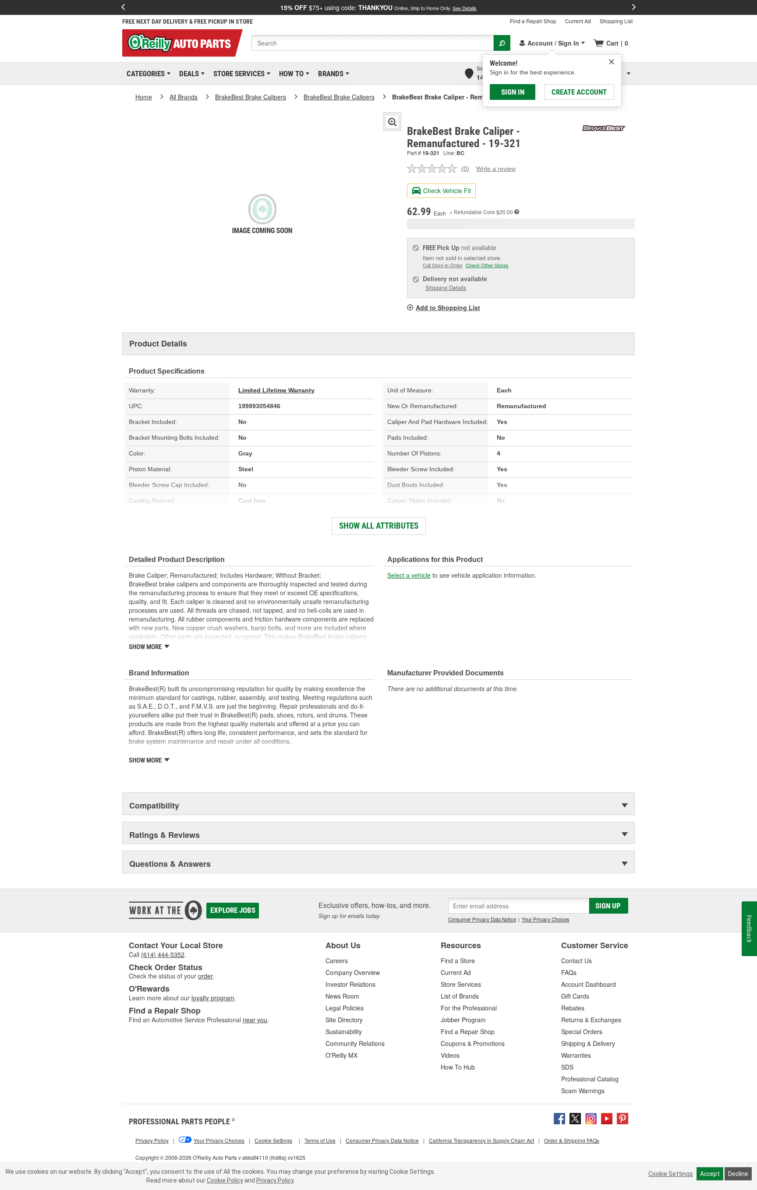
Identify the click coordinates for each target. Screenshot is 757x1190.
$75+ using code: (378, 7)
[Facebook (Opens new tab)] (559, 1117)
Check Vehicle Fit (447, 190)
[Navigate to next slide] (634, 7)
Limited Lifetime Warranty (276, 390)
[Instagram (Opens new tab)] (591, 1117)
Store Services (237, 73)
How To (290, 73)
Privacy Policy (275, 1180)
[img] (611, 61)
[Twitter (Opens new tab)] (575, 1117)
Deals (187, 73)
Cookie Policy (225, 1180)
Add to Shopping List (448, 307)
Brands (329, 73)
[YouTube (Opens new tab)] (606, 1117)
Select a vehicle (409, 575)
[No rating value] (434, 168)
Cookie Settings (670, 1173)
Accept (710, 1173)
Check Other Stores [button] (487, 264)
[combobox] (372, 43)
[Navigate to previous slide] (123, 7)
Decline (738, 1173)
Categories (144, 73)
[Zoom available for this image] (392, 122)
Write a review (496, 168)
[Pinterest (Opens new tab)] (622, 1117)
